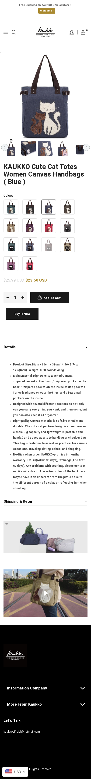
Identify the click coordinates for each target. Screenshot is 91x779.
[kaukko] (45, 32)
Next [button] (86, 147)
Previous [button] (4, 147)
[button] (11, 207)
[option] (11, 148)
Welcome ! (46, 10)
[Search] (14, 32)
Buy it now (22, 314)
